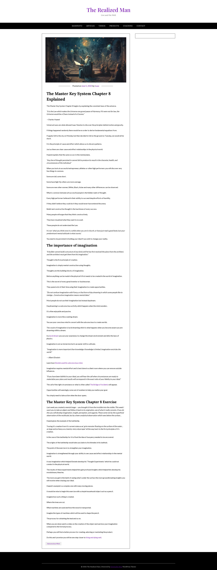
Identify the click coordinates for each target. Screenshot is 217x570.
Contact (141, 26)
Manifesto (77, 26)
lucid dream (54, 336)
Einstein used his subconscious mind (68, 363)
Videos (102, 26)
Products (114, 26)
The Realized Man (108, 9)
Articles (90, 26)
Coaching (128, 26)
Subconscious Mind (53, 544)
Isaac (97, 86)
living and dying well (93, 537)
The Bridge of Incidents (99, 384)
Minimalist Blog (116, 567)
